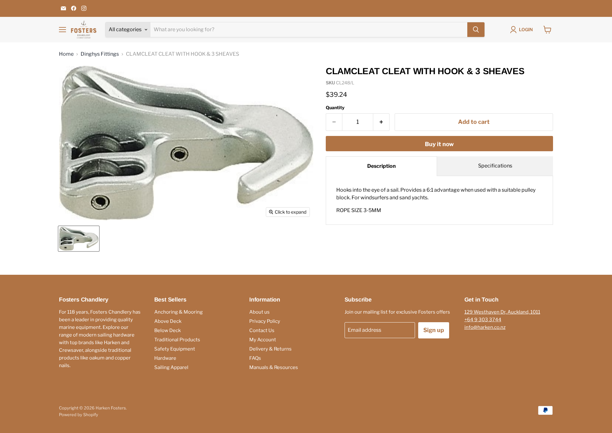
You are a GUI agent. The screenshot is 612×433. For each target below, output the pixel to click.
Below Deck (167, 330)
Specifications (495, 166)
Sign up (433, 330)
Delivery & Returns (270, 349)
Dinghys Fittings (100, 54)
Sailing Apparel (171, 367)
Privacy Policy (264, 321)
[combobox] (308, 29)
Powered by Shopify (78, 414)
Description (381, 166)
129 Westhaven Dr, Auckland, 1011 (502, 312)
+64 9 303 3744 (482, 320)
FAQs (255, 358)
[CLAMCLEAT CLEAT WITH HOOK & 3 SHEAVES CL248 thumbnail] (78, 238)
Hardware (165, 358)
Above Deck (167, 321)
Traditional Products (177, 340)
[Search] (475, 29)
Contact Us (261, 330)
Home (66, 54)
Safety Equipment (174, 349)
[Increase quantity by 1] (381, 122)
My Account (262, 340)
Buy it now (439, 144)
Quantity (335, 107)
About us (259, 312)
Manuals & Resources (273, 367)
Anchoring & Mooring (178, 312)
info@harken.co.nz (485, 327)
